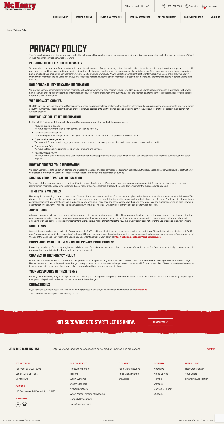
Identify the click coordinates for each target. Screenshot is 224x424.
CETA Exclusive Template (211, 420)
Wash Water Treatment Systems (87, 393)
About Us (215, 17)
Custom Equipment (167, 17)
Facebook (18, 404)
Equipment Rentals (193, 17)
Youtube (24, 404)
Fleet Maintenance (128, 373)
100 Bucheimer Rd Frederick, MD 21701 (36, 391)
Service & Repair (84, 17)
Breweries (123, 378)
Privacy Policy (108, 420)
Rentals (158, 378)
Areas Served (161, 373)
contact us (141, 289)
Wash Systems (78, 378)
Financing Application (196, 378)
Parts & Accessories (111, 17)
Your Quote (191, 373)
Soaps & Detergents (140, 17)
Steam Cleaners (78, 383)
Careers (158, 383)
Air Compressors (79, 388)
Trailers (74, 373)
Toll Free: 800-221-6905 (28, 368)
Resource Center (194, 368)
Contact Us (158, 322)
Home (9, 30)
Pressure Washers (79, 368)
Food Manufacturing (129, 368)
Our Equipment (60, 17)
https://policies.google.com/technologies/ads (137, 236)
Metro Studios (193, 420)
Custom (158, 393)
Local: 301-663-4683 (27, 373)
